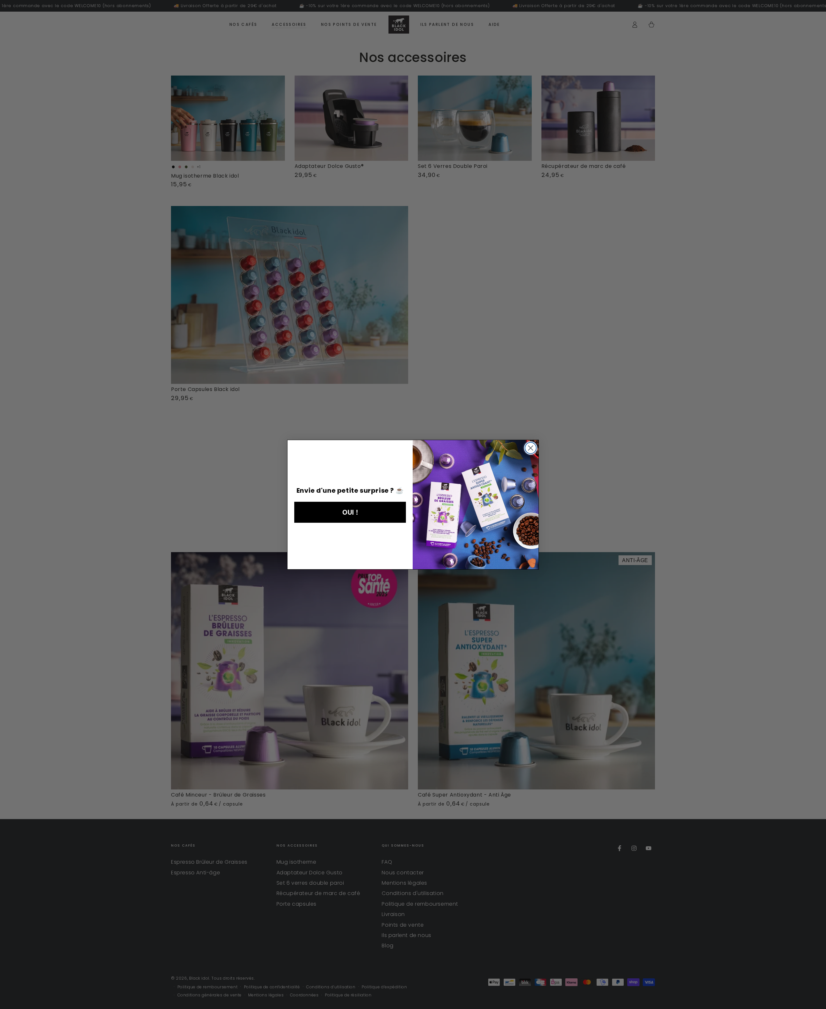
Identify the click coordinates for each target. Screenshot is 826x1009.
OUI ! (350, 512)
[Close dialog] (530, 448)
